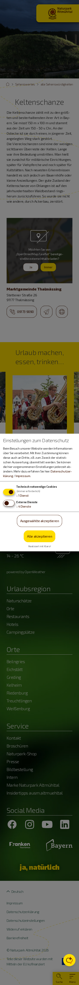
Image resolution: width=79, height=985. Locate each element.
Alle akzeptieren (39, 536)
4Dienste (23, 506)
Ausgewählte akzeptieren (39, 521)
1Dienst (22, 495)
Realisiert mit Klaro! (39, 546)
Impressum (23, 476)
